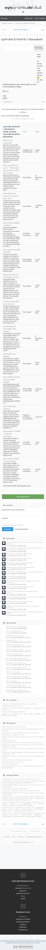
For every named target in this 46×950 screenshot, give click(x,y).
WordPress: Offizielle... (13, 672)
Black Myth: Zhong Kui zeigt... (15, 636)
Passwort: (5, 518)
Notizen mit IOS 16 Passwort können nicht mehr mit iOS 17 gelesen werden (23, 737)
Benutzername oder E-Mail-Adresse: (13, 510)
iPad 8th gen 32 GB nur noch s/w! (12, 762)
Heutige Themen (7, 23)
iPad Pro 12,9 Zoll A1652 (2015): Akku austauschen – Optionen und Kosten (23, 749)
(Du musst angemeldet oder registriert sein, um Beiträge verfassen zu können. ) (23, 110)
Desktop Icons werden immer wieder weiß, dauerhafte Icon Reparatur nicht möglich (23, 715)
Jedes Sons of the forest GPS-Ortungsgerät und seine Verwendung (22, 582)
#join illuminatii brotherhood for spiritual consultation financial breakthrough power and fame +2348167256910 (23, 782)
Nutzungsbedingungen (34, 837)
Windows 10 (19, 888)
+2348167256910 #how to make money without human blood (21, 779)
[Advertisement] (19, 67)
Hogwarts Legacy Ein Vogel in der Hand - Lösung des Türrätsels (22, 607)
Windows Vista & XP (23, 893)
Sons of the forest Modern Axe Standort (18, 558)
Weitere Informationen (26, 947)
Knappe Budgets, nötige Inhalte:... (16, 690)
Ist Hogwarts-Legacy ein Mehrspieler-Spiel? (19, 563)
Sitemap (20, 837)
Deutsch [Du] (35, 831)
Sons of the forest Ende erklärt (15, 576)
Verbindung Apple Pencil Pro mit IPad (14, 727)
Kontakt (7, 837)
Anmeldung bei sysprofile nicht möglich (9, 328)
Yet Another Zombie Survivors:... (16, 663)
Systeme (23, 924)
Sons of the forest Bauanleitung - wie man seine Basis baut (24, 572)
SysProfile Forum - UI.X (18, 831)
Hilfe (13, 837)
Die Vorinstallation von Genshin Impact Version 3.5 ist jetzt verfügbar (24, 543)
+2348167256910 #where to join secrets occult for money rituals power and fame (23, 786)
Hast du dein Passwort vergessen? (13, 525)
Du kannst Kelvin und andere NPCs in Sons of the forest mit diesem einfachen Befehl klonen (24, 549)
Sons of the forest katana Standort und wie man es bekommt (22, 592)
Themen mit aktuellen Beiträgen (25, 23)
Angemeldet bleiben (21, 529)
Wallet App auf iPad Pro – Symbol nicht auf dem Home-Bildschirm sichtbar (23, 757)
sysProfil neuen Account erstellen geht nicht (10, 196)
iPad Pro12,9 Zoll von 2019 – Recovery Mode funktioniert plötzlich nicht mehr (23, 730)
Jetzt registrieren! (23, 497)
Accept (15, 947)
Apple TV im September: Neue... (16, 667)
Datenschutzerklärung (21, 842)
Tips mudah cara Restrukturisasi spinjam (15, 789)
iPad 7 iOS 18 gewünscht (9, 764)
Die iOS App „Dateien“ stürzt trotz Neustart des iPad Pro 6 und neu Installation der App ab (23, 745)
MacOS (23, 899)
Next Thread (29, 119)
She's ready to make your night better (14, 712)
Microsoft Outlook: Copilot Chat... (16, 658)
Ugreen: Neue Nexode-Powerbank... (17, 677)
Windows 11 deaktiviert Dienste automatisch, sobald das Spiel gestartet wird (23, 709)
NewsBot (9, 628)
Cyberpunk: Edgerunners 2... (15, 654)
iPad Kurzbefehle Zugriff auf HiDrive (13, 735)
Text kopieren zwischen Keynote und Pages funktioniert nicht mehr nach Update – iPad (23, 753)
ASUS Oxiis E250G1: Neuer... (15, 631)
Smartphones (23, 930)
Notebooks (23, 927)
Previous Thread (18, 119)
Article (8, 546)
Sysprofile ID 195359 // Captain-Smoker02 (11, 433)
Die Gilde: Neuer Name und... (15, 645)
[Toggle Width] (6, 831)
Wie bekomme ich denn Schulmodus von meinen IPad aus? (20, 733)
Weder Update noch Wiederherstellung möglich (17, 760)
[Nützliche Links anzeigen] (43, 30)
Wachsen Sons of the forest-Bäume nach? (19, 554)
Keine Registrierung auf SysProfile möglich (11, 379)
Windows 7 (23, 891)
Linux (23, 896)
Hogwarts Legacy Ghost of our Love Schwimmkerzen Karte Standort (24, 612)
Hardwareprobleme (23, 922)
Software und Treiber (23, 919)
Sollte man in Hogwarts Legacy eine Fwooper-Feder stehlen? (25, 597)
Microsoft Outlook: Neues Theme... (17, 627)
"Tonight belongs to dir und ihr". (12, 706)
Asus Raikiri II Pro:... (12, 640)
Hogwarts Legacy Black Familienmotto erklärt (20, 567)
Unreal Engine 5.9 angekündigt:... (16, 686)
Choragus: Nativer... (12, 681)
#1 (43, 102)
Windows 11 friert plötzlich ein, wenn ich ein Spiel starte (19, 704)
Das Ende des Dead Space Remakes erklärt (19, 587)
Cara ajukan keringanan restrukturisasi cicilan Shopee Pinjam (21, 791)
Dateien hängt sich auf (9, 741)
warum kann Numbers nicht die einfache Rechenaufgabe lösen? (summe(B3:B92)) (23, 767)
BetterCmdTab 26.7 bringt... (15, 649)
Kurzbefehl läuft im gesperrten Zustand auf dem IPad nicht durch (22, 743)
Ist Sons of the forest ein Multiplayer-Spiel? (19, 601)
